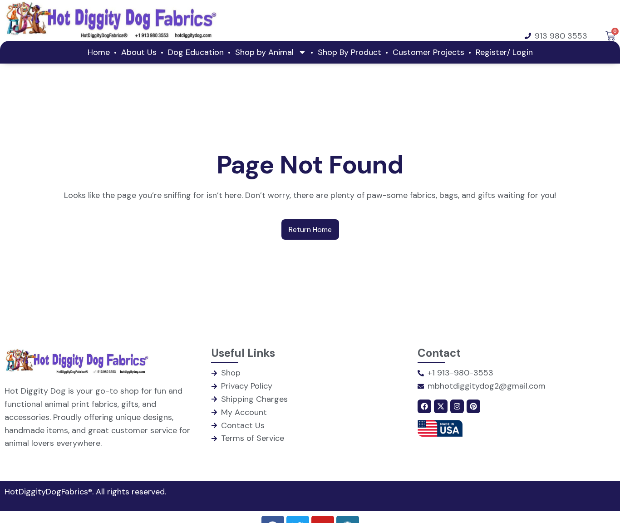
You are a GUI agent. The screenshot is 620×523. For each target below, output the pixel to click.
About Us (139, 52)
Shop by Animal (264, 52)
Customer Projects (428, 52)
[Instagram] (457, 406)
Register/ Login (504, 52)
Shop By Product (349, 52)
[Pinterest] (473, 406)
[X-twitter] (441, 406)
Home (99, 52)
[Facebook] (424, 406)
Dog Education (196, 52)
